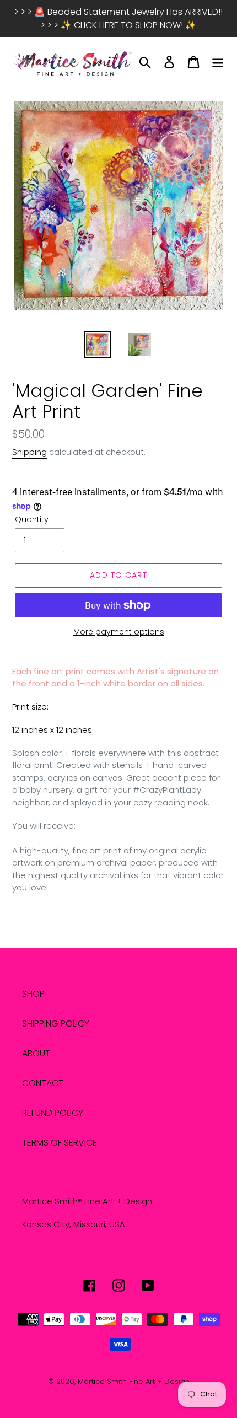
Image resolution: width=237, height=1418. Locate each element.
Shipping (29, 452)
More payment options (118, 631)
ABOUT (36, 1053)
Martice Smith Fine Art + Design (134, 1381)
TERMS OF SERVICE (59, 1142)
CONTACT (42, 1083)
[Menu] (218, 62)
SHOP (33, 993)
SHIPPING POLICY (55, 1023)
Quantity (32, 519)
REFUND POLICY (52, 1113)
